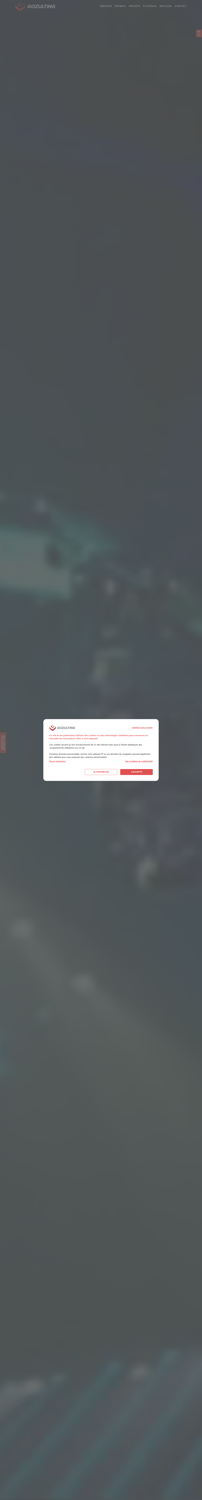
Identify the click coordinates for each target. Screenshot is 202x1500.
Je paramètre (101, 772)
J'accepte (136, 772)
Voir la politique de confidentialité (139, 761)
